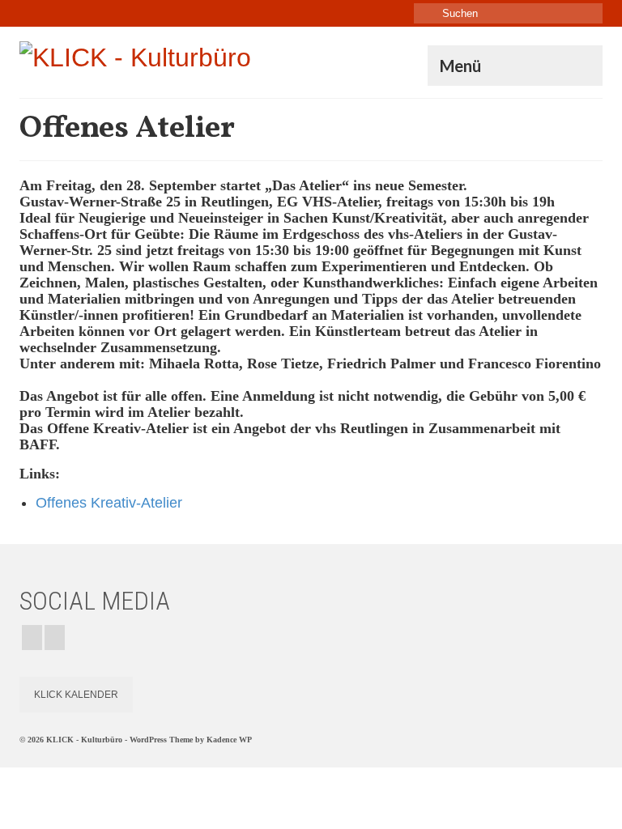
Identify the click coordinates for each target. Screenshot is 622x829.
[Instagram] (32, 637)
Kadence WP (229, 739)
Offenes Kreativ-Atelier (109, 503)
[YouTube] (55, 637)
